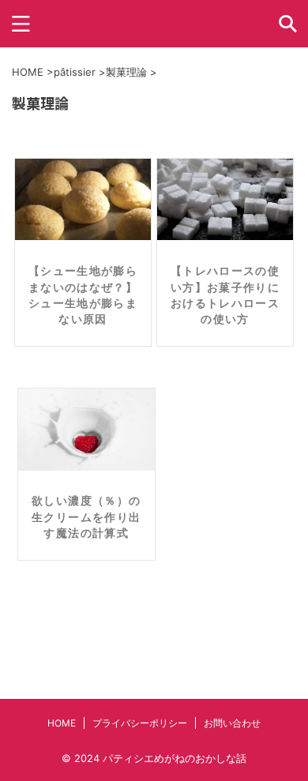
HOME (61, 723)
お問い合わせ (232, 723)
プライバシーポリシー (139, 723)
